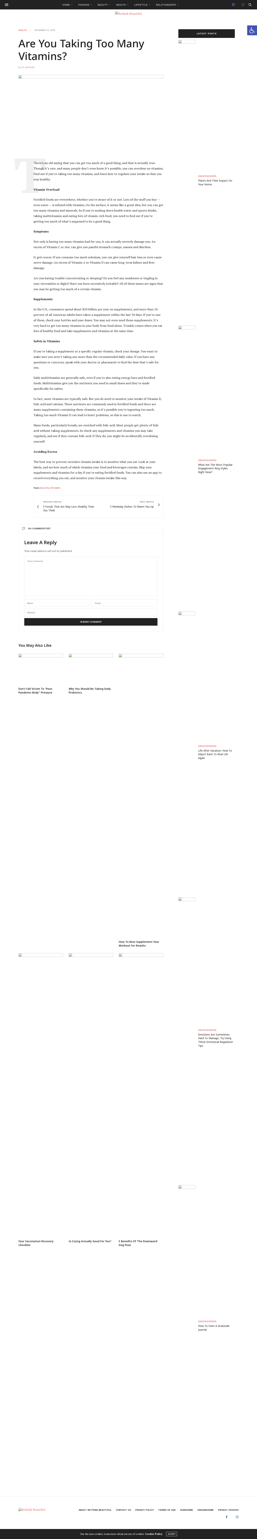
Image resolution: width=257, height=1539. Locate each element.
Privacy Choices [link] (228, 1510)
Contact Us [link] (123, 1510)
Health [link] (44, 488)
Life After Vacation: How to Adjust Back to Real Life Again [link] (215, 754)
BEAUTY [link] (103, 4)
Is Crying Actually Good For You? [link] (90, 1241)
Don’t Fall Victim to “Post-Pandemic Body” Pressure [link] (35, 690)
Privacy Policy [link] (144, 1510)
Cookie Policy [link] (153, 1534)
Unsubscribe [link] (205, 1510)
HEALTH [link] (121, 4)
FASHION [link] (83, 4)
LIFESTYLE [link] (141, 4)
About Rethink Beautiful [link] (95, 1510)
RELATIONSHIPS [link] (166, 4)
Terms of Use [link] (167, 1510)
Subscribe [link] (186, 1510)
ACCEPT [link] (171, 1534)
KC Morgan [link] (28, 67)
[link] (252, 30)
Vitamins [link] (55, 488)
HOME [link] (66, 4)
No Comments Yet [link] (39, 528)
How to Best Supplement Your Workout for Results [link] (139, 943)
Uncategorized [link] (207, 176)
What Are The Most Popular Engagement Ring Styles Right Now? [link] (215, 468)
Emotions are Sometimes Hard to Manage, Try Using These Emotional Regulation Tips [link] (215, 1040)
